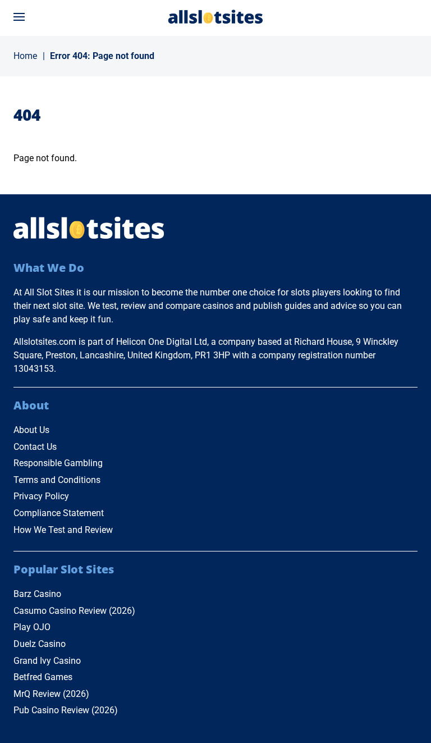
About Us (31, 430)
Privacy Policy (41, 496)
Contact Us (35, 446)
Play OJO (32, 627)
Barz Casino (37, 594)
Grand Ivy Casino (47, 660)
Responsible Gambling (58, 463)
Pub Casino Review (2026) (65, 710)
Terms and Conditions (56, 480)
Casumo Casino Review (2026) (74, 610)
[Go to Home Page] (215, 16)
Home (25, 56)
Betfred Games (42, 677)
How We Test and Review (63, 530)
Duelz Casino (39, 644)
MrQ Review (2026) (51, 694)
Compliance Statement (58, 513)
